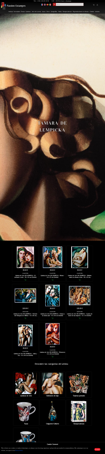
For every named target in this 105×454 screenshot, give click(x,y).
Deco (48, 11)
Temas (23, 11)
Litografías (54, 11)
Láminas (28, 11)
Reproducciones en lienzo (81, 11)
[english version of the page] (45, 5)
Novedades (17, 11)
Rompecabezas (67, 11)
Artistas (10, 11)
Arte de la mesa (36, 11)
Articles (97, 11)
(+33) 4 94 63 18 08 (43, 1)
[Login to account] (97, 5)
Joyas (43, 11)
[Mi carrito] (94, 5)
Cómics (92, 11)
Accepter (97, 449)
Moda (60, 11)
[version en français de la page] (42, 5)
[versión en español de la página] (47, 5)
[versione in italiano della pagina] (50, 5)
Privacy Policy (19, 450)
